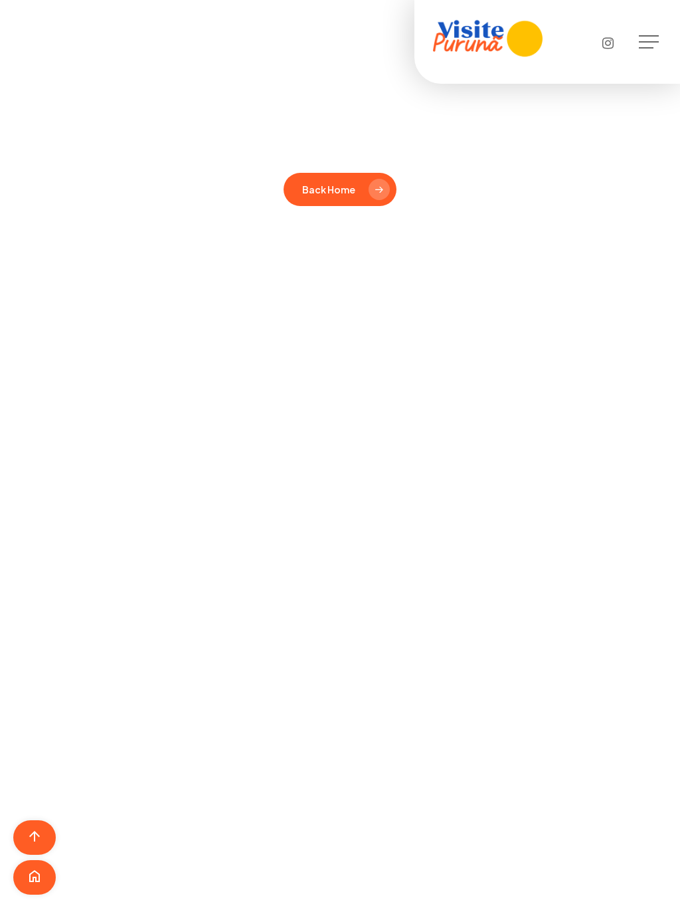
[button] (650, 42)
